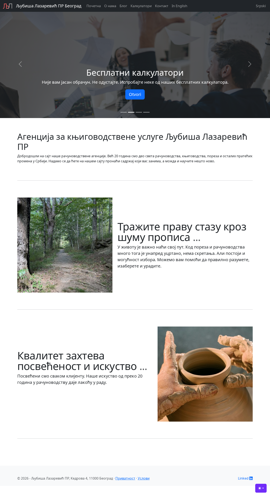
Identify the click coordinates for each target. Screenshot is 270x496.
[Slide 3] (146, 112)
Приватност (125, 478)
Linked (243, 478)
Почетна (93, 6)
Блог (123, 6)
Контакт (161, 6)
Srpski (261, 6)
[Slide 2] (139, 112)
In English (179, 6)
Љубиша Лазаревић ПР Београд (48, 6)
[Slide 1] (131, 112)
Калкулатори (141, 6)
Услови (144, 478)
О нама (110, 6)
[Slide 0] (123, 112)
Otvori (135, 94)
